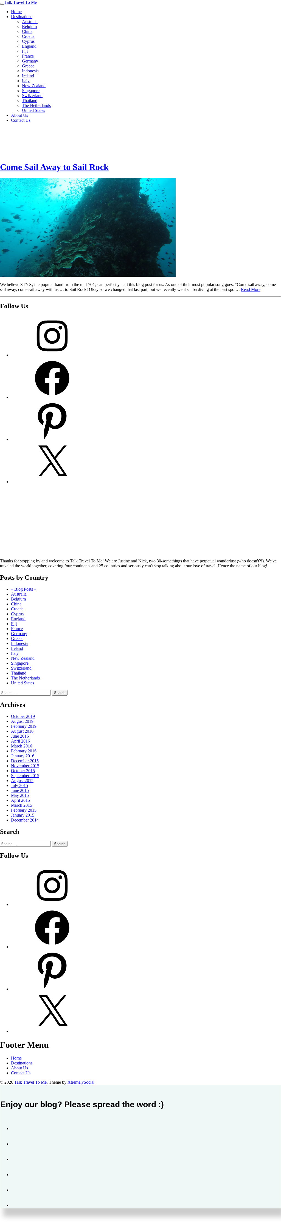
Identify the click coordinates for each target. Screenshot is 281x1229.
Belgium (29, 26)
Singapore (31, 90)
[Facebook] (52, 397)
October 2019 (23, 716)
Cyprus (28, 41)
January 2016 (22, 756)
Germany (30, 61)
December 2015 (25, 760)
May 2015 (20, 795)
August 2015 (22, 780)
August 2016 (22, 731)
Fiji (25, 51)
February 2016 (23, 751)
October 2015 (23, 770)
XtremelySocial (81, 1082)
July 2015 (19, 785)
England (29, 46)
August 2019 (22, 721)
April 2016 (20, 741)
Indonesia (30, 71)
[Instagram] (52, 355)
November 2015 (25, 765)
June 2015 (20, 790)
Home (16, 11)
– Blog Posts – (23, 589)
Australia (30, 21)
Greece (28, 66)
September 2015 (25, 775)
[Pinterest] (52, 439)
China (27, 31)
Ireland (28, 75)
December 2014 (25, 820)
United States (33, 110)
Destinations (21, 16)
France (28, 56)
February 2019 (23, 726)
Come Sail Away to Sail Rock (54, 167)
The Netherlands (36, 105)
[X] (52, 481)
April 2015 (20, 800)
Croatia (28, 36)
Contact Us (20, 120)
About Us (19, 115)
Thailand (29, 100)
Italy (26, 80)
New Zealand (34, 85)
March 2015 (21, 805)
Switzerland (32, 95)
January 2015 (22, 815)
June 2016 (20, 736)
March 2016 (21, 746)
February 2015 (23, 810)
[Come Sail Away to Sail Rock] (88, 275)
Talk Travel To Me (20, 2)
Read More (250, 289)
